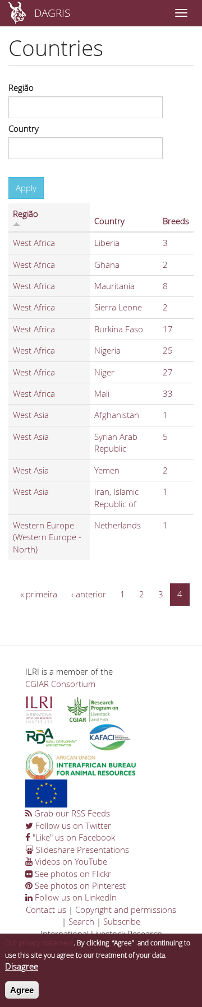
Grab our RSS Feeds (71, 813)
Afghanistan (116, 414)
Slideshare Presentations (81, 849)
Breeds (176, 220)
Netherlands (117, 525)
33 (168, 393)
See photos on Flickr (72, 873)
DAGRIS (52, 13)
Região (21, 87)
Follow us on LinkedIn (75, 897)
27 (168, 372)
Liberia (107, 242)
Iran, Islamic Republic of (116, 497)
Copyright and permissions (125, 909)
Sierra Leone (118, 307)
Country (23, 128)
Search (81, 921)
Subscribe (121, 921)
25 (168, 350)
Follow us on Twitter (72, 825)
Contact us (46, 909)
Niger (104, 372)
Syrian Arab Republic (115, 442)
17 (168, 329)
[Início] (17, 13)
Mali (101, 393)
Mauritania (114, 285)
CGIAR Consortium (60, 683)
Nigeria (107, 350)
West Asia (31, 414)
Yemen (107, 470)
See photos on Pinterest (79, 885)
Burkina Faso (118, 329)
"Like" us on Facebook (72, 837)
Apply (26, 187)
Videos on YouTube (70, 861)
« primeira (38, 594)
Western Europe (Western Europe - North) (47, 537)
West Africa (34, 242)
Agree (22, 990)
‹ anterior (88, 594)
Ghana (107, 264)
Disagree (21, 966)
